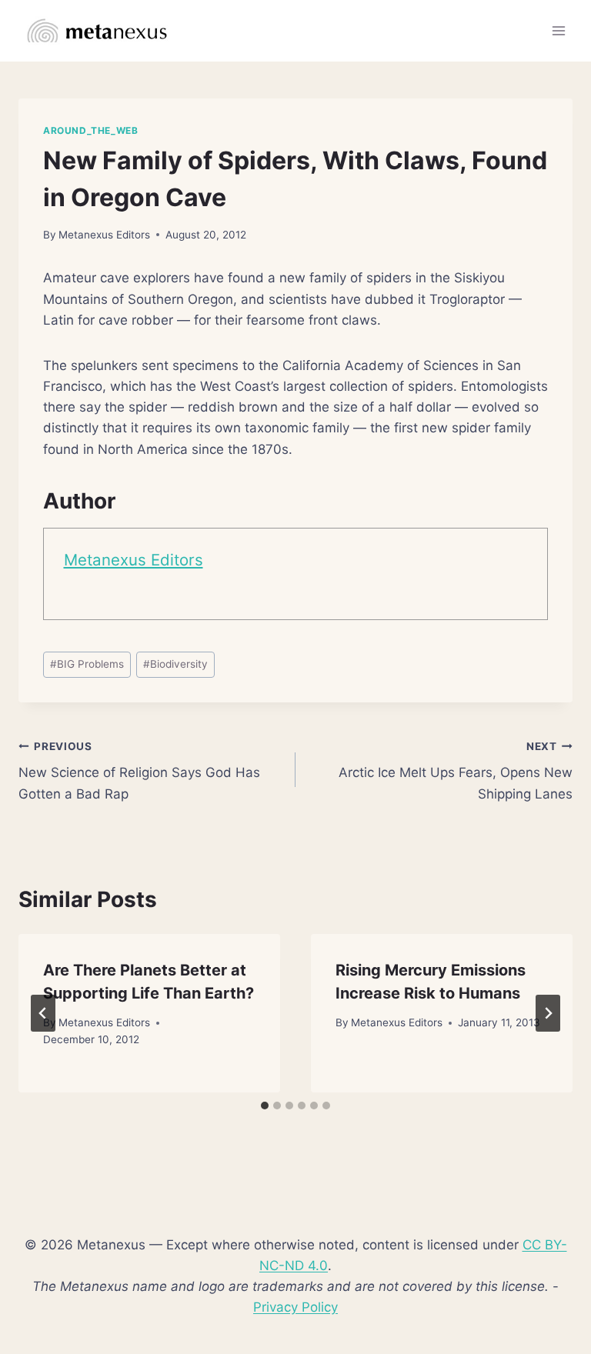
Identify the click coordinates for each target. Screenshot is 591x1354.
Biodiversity (175, 664)
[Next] (548, 1013)
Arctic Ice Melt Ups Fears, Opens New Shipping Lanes (456, 771)
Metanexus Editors (104, 234)
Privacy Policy (295, 1307)
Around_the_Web (90, 130)
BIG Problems (87, 664)
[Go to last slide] (43, 1013)
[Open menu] (558, 30)
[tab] (265, 1105)
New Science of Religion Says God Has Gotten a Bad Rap (139, 771)
